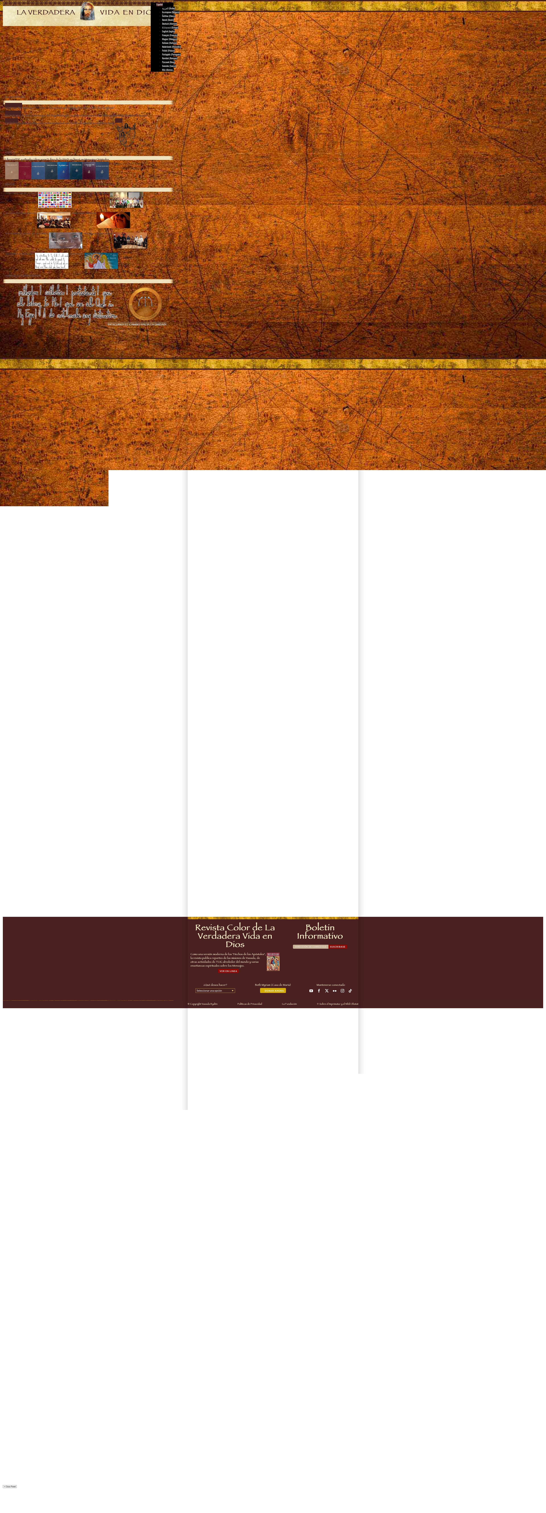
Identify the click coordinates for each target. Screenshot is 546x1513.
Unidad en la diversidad (30, 1076)
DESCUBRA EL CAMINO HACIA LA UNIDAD (137, 325)
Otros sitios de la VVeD (18, 1233)
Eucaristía (24, 1083)
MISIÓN (12, 1156)
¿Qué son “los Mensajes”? (31, 1037)
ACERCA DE (13, 1168)
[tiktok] (350, 991)
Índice (251, 861)
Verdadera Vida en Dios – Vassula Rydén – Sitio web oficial (50, 1247)
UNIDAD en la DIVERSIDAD (19, 1160)
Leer (21, 1041)
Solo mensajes (30, 580)
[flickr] (334, 991)
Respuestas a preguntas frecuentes (29, 1187)
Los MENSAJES (15, 1026)
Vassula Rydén (14, 1229)
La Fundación (289, 1004)
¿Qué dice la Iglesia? (17, 1199)
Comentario (302, 890)
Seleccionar (19, 1057)
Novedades (18, 1149)
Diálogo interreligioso (23, 1141)
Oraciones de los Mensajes (20, 1210)
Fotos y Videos (20, 1183)
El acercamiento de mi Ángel (26, 1172)
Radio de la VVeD (21, 1176)
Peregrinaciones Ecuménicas (26, 1126)
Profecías (12, 1222)
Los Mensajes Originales (19, 1226)
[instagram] (342, 991)
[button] (22, 1272)
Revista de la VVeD (22, 1180)
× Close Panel (10, 1240)
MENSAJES (331, 622)
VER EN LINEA (228, 971)
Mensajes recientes (17, 1206)
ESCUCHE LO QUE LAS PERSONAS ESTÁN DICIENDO (134, 411)
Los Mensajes (19, 1034)
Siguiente (303, 861)
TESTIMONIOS (14, 1164)
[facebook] (319, 991)
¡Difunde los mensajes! (23, 1145)
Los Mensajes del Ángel (18, 1203)
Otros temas (25, 1087)
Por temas (18, 1072)
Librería (17, 1103)
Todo (12, 580)
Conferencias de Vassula (24, 1122)
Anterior (199, 861)
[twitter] (327, 991)
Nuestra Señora (15, 1218)
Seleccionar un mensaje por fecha (25, 590)
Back (24, 1053)
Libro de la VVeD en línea (24, 1110)
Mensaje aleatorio (16, 1214)
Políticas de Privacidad (249, 1004)
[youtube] (311, 991)
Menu (9, 77)
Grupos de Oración (22, 1133)
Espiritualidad (25, 1049)
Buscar (23, 1064)
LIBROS (12, 1099)
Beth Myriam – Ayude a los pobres (28, 1137)
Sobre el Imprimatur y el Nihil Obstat (338, 1004)
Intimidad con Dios (28, 1080)
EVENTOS (12, 1118)
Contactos (18, 1191)
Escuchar (23, 1045)
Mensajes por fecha (28, 1060)
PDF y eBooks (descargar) (24, 1107)
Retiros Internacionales (24, 1130)
